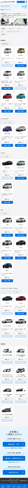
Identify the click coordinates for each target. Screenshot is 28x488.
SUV (2, 31)
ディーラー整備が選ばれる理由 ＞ (14, 448)
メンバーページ (21, 1)
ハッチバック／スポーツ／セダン (12, 31)
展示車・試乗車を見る (14, 458)
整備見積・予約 (14, 444)
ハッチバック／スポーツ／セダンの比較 (10, 291)
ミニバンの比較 (5, 156)
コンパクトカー (11, 28)
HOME (2, 9)
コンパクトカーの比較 (6, 122)
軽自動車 (3, 28)
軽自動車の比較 (5, 43)
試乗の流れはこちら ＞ (14, 462)
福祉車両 (3, 34)
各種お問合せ (14, 472)
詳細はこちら (7, 62)
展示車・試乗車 (21, 65)
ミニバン (19, 28)
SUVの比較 (4, 213)
